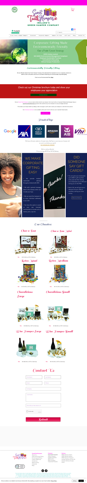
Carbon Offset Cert (36, 459)
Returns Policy (35, 462)
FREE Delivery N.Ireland (67, 457)
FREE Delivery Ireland (67, 456)
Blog (33, 465)
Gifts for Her (51, 459)
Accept (81, 481)
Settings (75, 481)
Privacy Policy (54, 481)
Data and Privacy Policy (38, 456)
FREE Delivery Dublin (67, 454)
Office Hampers (52, 456)
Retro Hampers (51, 460)
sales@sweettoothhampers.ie (29, 103)
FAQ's (63, 462)
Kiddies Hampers (52, 457)
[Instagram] (75, 29)
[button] (73, 9)
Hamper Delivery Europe (68, 460)
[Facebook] (72, 29)
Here (52, 77)
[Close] (85, 481)
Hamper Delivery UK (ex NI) (68, 459)
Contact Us (34, 461)
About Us (34, 455)
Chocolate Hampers (53, 454)
